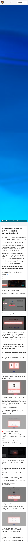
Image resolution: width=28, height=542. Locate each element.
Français (20, 2)
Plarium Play (16, 220)
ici (7, 274)
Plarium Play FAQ (6, 220)
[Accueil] (6, 2)
